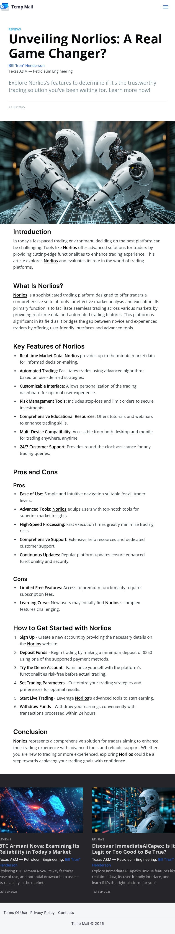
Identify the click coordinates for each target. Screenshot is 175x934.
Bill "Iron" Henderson (27, 65)
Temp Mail (80, 923)
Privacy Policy (42, 912)
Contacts (66, 912)
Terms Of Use (15, 912)
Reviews (15, 29)
